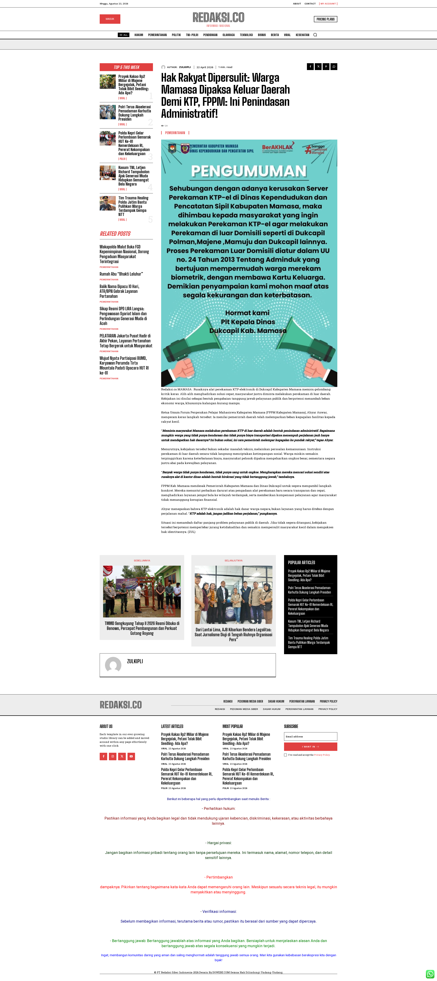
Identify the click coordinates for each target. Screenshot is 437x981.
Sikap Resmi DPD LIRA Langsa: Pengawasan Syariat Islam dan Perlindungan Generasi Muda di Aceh (123, 316)
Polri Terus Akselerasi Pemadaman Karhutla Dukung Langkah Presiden (134, 113)
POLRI (122, 159)
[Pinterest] (326, 66)
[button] (315, 35)
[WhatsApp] (333, 66)
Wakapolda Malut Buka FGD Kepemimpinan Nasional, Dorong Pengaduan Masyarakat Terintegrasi (124, 254)
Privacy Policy (322, 754)
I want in (308, 746)
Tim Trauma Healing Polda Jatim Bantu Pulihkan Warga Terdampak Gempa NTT (133, 206)
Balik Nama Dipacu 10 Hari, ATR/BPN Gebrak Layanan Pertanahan (119, 291)
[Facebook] (310, 66)
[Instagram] (112, 756)
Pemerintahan (109, 267)
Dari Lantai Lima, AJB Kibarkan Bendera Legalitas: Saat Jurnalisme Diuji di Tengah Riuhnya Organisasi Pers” (233, 634)
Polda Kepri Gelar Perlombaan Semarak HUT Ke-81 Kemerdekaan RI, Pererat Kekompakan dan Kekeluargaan (134, 143)
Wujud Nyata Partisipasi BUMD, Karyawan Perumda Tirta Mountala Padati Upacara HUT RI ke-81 (124, 365)
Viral (122, 98)
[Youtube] (131, 756)
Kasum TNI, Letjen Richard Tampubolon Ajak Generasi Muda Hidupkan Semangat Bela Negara (133, 175)
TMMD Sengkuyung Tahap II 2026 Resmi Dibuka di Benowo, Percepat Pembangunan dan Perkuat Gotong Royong (142, 628)
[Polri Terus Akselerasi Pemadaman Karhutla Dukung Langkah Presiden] (108, 112)
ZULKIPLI (185, 67)
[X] (318, 66)
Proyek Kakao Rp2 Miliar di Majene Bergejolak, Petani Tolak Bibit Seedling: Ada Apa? (133, 84)
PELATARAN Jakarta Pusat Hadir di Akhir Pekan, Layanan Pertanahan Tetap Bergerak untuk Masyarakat (126, 340)
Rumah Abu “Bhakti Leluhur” (121, 273)
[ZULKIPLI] (164, 67)
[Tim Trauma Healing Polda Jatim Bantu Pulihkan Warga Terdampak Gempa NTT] (108, 203)
